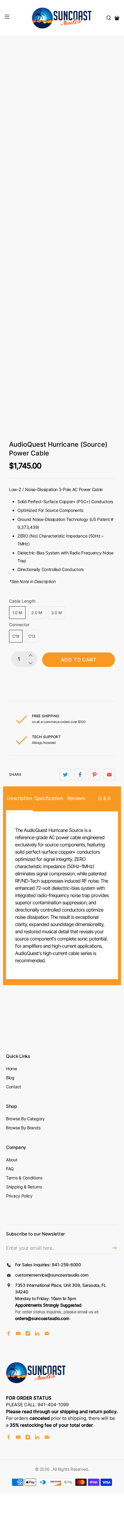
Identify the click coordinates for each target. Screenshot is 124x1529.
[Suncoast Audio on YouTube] (18, 1334)
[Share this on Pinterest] (94, 774)
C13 (31, 636)
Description (19, 798)
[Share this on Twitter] (65, 774)
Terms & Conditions (24, 1177)
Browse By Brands (23, 1127)
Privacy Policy (19, 1195)
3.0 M (56, 612)
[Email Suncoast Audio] (46, 1334)
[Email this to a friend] (109, 774)
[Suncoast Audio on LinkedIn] (37, 1334)
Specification (47, 798)
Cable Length (22, 601)
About (11, 1159)
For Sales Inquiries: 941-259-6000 (48, 1264)
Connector (19, 624)
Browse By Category (25, 1118)
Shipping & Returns (24, 1186)
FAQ (10, 1168)
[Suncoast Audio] (62, 18)
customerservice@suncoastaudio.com (51, 1274)
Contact (13, 1086)
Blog (10, 1077)
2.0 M (36, 612)
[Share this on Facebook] (80, 774)
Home (11, 1068)
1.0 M (17, 612)
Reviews (76, 798)
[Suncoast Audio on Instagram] (27, 1334)
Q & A (104, 798)
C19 (15, 636)
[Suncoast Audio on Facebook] (8, 1334)
